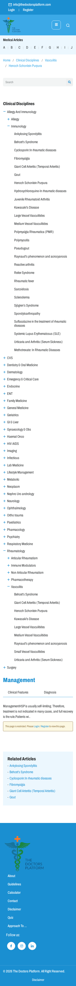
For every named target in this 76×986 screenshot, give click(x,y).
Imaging (12, 451)
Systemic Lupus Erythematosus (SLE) (37, 334)
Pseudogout (21, 248)
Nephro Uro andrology (20, 494)
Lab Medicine (15, 465)
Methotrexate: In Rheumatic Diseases (37, 350)
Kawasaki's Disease (26, 207)
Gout (17, 175)
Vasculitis (51, 60)
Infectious (13, 458)
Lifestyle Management (20, 472)
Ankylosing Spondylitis (28, 134)
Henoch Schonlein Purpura (25, 66)
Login (11, 10)
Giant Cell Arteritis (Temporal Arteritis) (37, 167)
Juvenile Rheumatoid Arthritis (32, 199)
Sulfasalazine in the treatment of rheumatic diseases (40, 324)
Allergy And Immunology (21, 112)
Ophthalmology (16, 508)
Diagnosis (50, 692)
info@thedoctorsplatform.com (32, 5)
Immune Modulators (23, 565)
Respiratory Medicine (20, 544)
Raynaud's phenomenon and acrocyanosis (40, 256)
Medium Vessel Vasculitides (31, 224)
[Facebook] (11, 946)
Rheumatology (16, 551)
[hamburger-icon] (56, 25)
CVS (10, 358)
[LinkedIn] (32, 946)
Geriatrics (13, 415)
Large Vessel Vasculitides (29, 216)
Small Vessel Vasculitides (29, 652)
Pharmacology (16, 530)
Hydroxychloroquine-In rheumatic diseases (40, 191)
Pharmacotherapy (22, 580)
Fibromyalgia (22, 158)
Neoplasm (13, 487)
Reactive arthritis (24, 265)
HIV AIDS (13, 444)
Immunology (18, 126)
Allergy (15, 119)
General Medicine (17, 408)
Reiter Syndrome (24, 273)
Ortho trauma (15, 515)
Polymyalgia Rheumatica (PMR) (34, 232)
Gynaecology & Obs (19, 429)
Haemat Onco (15, 437)
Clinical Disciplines (27, 60)
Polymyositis (21, 240)
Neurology (13, 501)
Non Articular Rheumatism (27, 573)
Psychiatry (13, 537)
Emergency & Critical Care (23, 379)
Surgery (11, 667)
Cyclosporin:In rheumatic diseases (35, 150)
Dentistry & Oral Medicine (22, 365)
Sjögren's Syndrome (26, 305)
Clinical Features (18, 692)
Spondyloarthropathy (27, 314)
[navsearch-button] (66, 25)
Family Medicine (17, 401)
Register (28, 10)
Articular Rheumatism (24, 558)
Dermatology (14, 372)
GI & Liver (12, 422)
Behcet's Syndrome (26, 142)
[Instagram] (22, 946)
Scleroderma (22, 297)
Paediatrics (14, 522)
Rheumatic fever (24, 281)
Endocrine (13, 386)
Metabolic (13, 479)
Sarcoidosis (21, 289)
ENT (10, 394)
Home (6, 60)
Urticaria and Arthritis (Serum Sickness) (38, 342)
